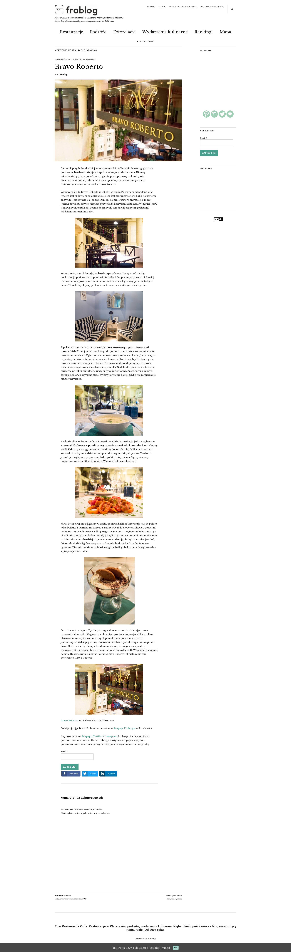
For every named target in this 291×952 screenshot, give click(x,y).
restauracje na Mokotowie (99, 813)
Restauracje (71, 32)
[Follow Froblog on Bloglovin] (230, 117)
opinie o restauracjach (76, 813)
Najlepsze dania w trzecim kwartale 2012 (70, 897)
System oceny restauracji (183, 7)
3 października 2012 (74, 59)
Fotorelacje (124, 32)
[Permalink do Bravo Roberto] (118, 160)
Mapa (225, 32)
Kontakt (151, 7)
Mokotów (61, 50)
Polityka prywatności (212, 7)
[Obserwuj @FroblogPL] (222, 117)
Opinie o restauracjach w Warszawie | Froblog (76, 10)
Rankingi (203, 32)
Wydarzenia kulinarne (165, 32)
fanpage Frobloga (124, 728)
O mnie (162, 7)
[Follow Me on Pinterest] (206, 117)
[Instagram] (214, 117)
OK (175, 948)
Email (64, 751)
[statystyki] (218, 220)
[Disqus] (109, 854)
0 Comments (90, 59)
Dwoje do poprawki (174, 897)
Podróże (98, 32)
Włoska (92, 50)
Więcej (165, 947)
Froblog (63, 74)
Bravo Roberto (69, 720)
